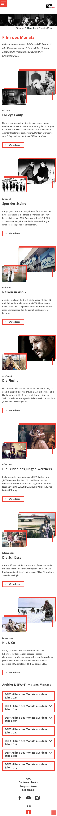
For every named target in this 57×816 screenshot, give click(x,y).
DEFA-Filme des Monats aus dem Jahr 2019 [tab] (26, 766)
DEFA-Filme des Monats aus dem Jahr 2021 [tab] (26, 742)
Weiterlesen (14, 145)
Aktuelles (31, 28)
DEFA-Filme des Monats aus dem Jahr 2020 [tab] (26, 754)
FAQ (28, 778)
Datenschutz (28, 782)
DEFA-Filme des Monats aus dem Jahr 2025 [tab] (26, 696)
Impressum (28, 786)
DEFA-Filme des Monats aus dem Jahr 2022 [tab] (26, 731)
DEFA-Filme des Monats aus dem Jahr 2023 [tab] (26, 719)
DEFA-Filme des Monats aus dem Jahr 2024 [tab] (26, 707)
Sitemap (28, 789)
